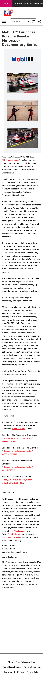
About (10, 662)
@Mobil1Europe (15, 534)
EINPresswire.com (11, 160)
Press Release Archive (25, 662)
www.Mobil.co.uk (16, 531)
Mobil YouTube (18, 428)
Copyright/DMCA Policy (14, 672)
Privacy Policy (33, 672)
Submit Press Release (12, 667)
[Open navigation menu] (4, 21)
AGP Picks (6, 4)
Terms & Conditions (32, 667)
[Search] (28, 21)
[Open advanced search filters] (33, 21)
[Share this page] (39, 21)
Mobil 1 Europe (12, 537)
